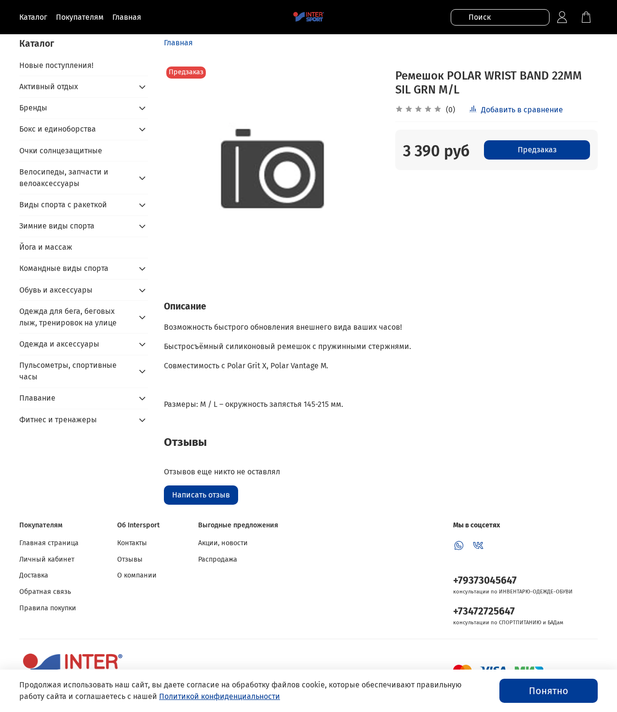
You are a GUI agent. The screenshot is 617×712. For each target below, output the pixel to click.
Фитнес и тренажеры (58, 419)
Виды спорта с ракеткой (63, 204)
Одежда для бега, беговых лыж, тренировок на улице (68, 317)
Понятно (548, 691)
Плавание (37, 398)
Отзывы (130, 559)
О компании (137, 575)
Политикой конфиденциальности (219, 696)
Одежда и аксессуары (59, 344)
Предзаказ (537, 149)
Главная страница (49, 543)
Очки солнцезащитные (60, 150)
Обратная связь (45, 592)
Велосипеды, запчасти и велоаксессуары (63, 177)
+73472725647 (484, 611)
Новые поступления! (56, 65)
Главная (178, 42)
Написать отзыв (201, 494)
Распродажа (217, 559)
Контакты (132, 543)
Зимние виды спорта (56, 225)
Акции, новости (223, 543)
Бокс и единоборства (57, 129)
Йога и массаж (45, 247)
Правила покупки (47, 608)
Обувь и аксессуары (56, 290)
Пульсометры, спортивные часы (68, 371)
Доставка (33, 575)
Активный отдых (48, 86)
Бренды (33, 107)
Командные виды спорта (63, 268)
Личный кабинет (46, 559)
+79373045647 (485, 581)
